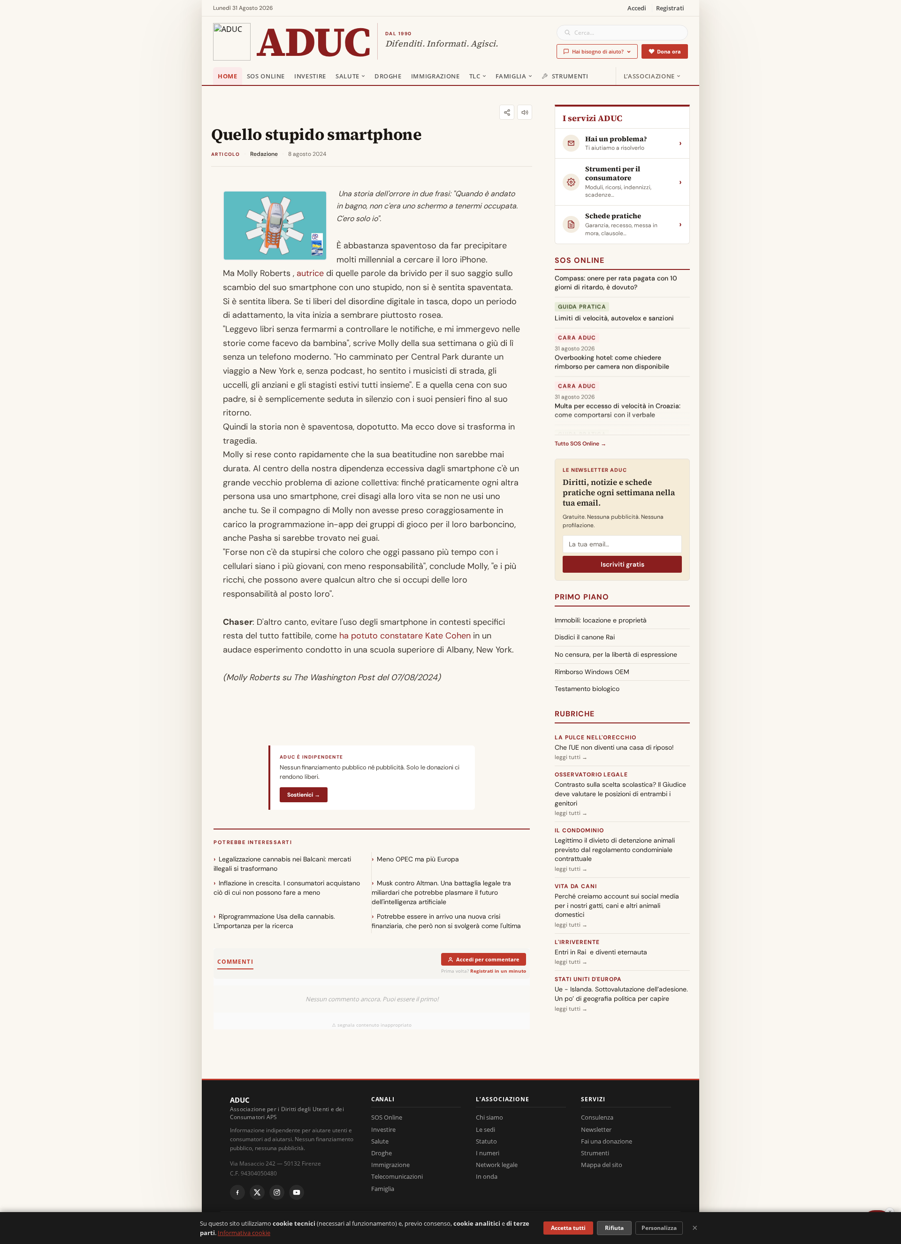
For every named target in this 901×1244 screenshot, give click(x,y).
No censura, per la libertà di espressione (616, 654)
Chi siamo (489, 1117)
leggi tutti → (571, 757)
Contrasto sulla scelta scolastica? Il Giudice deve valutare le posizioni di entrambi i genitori (620, 793)
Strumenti (570, 76)
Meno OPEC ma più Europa (418, 859)
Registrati (670, 8)
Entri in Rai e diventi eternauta (601, 952)
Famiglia (511, 76)
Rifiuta (614, 1228)
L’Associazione (649, 76)
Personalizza (659, 1228)
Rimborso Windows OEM (592, 672)
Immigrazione (435, 76)
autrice (310, 273)
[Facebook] (237, 1192)
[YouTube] (296, 1192)
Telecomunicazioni (397, 1176)
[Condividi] (506, 112)
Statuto (486, 1141)
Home (227, 76)
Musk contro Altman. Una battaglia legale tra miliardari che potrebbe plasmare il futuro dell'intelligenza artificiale (441, 892)
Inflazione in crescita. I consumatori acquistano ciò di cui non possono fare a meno (287, 888)
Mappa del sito (601, 1164)
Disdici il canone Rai (585, 637)
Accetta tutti (568, 1228)
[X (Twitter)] (257, 1192)
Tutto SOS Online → (580, 443)
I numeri (487, 1153)
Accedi (636, 8)
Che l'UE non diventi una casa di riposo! (614, 747)
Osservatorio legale (591, 774)
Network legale (497, 1164)
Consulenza (597, 1117)
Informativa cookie (244, 1233)
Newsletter (596, 1129)
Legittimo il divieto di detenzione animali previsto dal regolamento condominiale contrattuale (615, 849)
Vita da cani (576, 886)
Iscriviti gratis (622, 564)
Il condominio (579, 830)
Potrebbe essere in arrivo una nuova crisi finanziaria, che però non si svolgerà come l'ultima (446, 921)
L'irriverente (577, 942)
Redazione (264, 154)
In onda (486, 1176)
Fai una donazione (606, 1141)
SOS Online (266, 76)
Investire (310, 76)
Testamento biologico (587, 688)
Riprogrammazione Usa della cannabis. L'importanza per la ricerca (274, 921)
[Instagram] (276, 1192)
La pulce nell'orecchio (595, 737)
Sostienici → (303, 795)
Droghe (388, 76)
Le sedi (485, 1129)
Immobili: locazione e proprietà (601, 620)
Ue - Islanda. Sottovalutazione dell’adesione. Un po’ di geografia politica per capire (621, 994)
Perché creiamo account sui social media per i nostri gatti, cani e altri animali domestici (617, 905)
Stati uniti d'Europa (588, 979)
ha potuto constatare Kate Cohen (406, 635)
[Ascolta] (524, 112)
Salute (347, 76)
